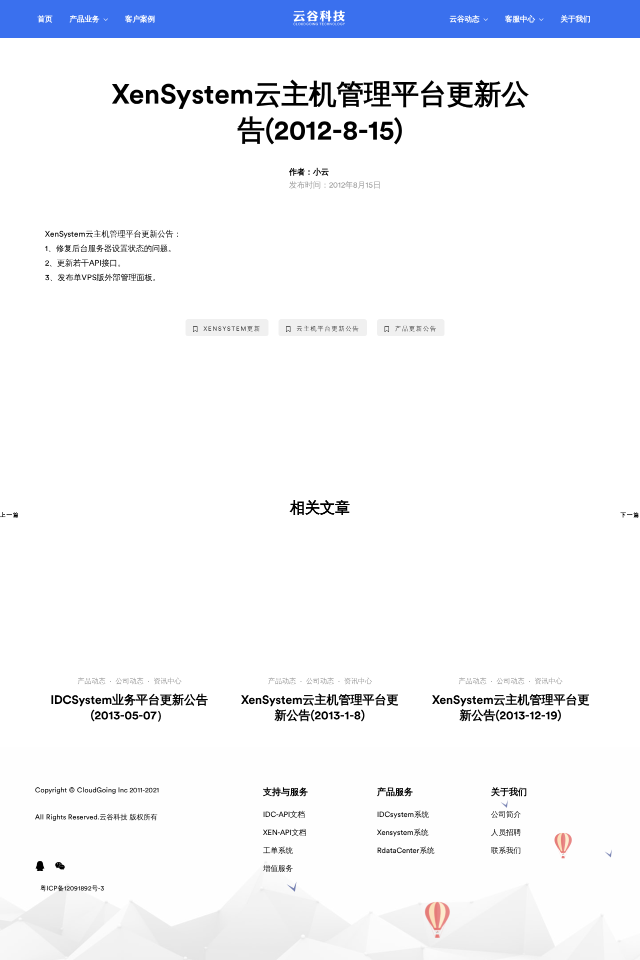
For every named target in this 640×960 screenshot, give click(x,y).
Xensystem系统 (402, 832)
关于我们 (575, 19)
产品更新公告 (416, 329)
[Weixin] (60, 866)
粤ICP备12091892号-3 (72, 888)
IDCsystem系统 (403, 814)
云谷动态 (465, 19)
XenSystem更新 (232, 329)
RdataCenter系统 (405, 850)
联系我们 (506, 850)
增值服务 (278, 868)
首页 (45, 19)
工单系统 (278, 850)
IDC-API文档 (284, 814)
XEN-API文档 (284, 832)
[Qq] (40, 866)
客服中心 (520, 19)
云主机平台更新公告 (328, 329)
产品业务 (85, 19)
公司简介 (506, 814)
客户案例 (140, 19)
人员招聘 (506, 832)
